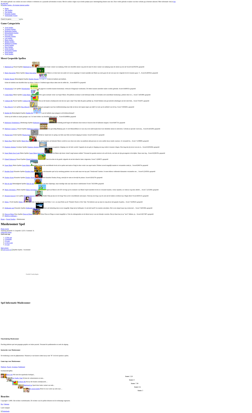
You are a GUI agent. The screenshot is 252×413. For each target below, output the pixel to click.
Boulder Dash (9, 171)
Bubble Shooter (9, 79)
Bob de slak (8, 183)
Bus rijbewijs (9, 107)
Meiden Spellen (9, 42)
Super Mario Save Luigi (12, 153)
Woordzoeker (9, 88)
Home (7, 8)
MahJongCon (9, 67)
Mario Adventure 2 (11, 190)
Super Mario (9, 165)
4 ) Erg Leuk (9, 243)
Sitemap (6, 404)
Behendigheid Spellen (11, 33)
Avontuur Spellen (10, 29)
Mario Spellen (9, 40)
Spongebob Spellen (11, 50)
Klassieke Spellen (10, 36)
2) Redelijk (8, 239)
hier (174, 1)
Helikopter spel (9, 208)
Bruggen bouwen (10, 196)
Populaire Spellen (10, 14)
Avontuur (15, 367)
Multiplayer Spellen (11, 43)
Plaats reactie (5, 229)
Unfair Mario (9, 95)
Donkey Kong (9, 177)
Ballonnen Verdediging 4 (12, 123)
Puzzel (9, 367)
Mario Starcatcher (10, 73)
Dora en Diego (9, 214)
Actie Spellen (9, 27)
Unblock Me (9, 101)
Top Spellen (8, 12)
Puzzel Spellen (9, 45)
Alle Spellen (8, 10)
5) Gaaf (7, 244)
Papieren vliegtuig (10, 147)
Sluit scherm (4, 248)
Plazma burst (9, 135)
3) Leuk (7, 241)
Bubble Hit (8, 113)
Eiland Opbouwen (10, 159)
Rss (2, 404)
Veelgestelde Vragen (11, 15)
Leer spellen (8, 38)
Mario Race (8, 141)
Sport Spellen (9, 52)
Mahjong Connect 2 (11, 129)
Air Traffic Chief (17, 378)
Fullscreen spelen (6, 232)
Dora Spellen (9, 34)
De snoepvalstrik (34, 389)
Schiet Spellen (9, 49)
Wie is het (9, 374)
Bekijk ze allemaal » (11, 216)
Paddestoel (21, 367)
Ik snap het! (4, 3)
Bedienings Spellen (11, 31)
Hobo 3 (7, 202)
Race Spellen (9, 47)
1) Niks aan (8, 237)
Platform (3, 367)
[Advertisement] (19, 320)
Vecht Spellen (9, 54)
